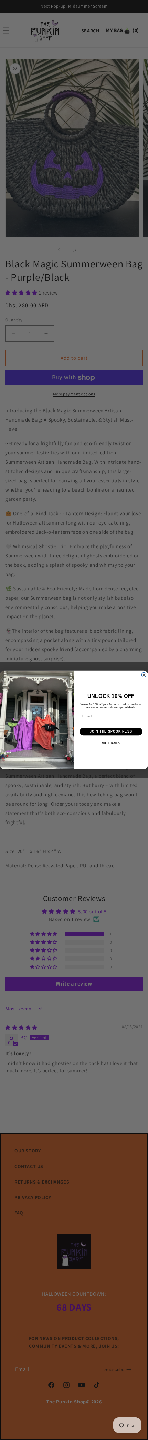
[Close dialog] (143, 675)
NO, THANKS (111, 743)
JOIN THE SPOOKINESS (111, 731)
